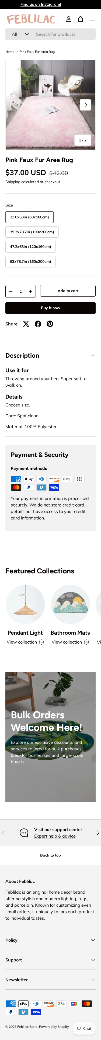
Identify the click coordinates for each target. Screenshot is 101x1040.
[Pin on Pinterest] (50, 324)
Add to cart (68, 290)
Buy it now (50, 307)
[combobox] (50, 34)
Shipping (12, 181)
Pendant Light (25, 632)
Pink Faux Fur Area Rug (37, 51)
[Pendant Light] (25, 604)
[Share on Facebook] (38, 324)
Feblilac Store (27, 1027)
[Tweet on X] (26, 324)
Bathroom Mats (70, 632)
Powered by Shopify (54, 1027)
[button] (80, 19)
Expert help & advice (55, 836)
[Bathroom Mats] (70, 604)
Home (10, 51)
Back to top (50, 855)
